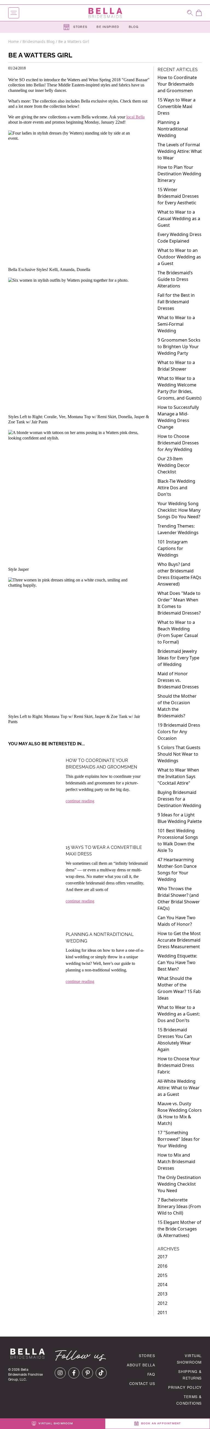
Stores (79, 27)
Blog (133, 27)
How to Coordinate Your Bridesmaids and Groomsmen (177, 84)
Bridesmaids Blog (38, 41)
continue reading (80, 801)
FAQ (151, 1375)
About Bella (141, 1365)
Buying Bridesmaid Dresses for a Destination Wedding (179, 798)
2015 (162, 1275)
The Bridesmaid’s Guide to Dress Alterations (175, 279)
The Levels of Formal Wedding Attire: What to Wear (180, 151)
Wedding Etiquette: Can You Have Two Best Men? (177, 962)
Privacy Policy (185, 1388)
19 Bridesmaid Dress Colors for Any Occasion (179, 731)
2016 (162, 1266)
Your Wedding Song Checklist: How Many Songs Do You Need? (179, 510)
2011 (162, 1312)
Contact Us (142, 1384)
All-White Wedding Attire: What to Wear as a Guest (179, 1087)
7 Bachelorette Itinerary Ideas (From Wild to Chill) (179, 1206)
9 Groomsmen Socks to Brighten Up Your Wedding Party (179, 346)
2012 (162, 1303)
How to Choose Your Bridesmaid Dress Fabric (179, 1065)
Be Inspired (108, 27)
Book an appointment (160, 1423)
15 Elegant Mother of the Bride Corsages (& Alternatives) (179, 1228)
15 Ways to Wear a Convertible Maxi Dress (177, 106)
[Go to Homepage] (105, 13)
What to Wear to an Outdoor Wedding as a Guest (179, 256)
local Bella (135, 117)
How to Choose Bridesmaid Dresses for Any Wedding (178, 442)
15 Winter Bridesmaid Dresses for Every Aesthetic (178, 196)
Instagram (60, 1372)
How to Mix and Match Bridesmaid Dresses (176, 1161)
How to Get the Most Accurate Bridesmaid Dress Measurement (179, 940)
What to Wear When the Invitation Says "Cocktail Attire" (178, 776)
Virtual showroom (55, 1423)
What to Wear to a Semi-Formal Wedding (176, 324)
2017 (162, 1257)
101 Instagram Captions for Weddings (173, 548)
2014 (162, 1285)
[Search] (190, 13)
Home (14, 41)
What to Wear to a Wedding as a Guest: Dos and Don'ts (179, 1013)
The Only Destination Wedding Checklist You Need (179, 1184)
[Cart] (199, 13)
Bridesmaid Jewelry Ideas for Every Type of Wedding (178, 657)
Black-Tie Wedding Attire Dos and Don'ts (176, 487)
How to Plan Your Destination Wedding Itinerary (179, 173)
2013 (162, 1294)
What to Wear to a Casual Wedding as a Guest (179, 218)
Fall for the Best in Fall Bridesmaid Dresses (176, 301)
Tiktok (101, 1372)
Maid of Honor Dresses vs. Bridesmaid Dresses (178, 680)
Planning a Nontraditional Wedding (173, 128)
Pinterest (87, 1372)
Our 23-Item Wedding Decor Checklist (174, 465)
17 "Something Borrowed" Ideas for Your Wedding (179, 1139)
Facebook (73, 1372)
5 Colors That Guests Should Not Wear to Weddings (179, 754)
